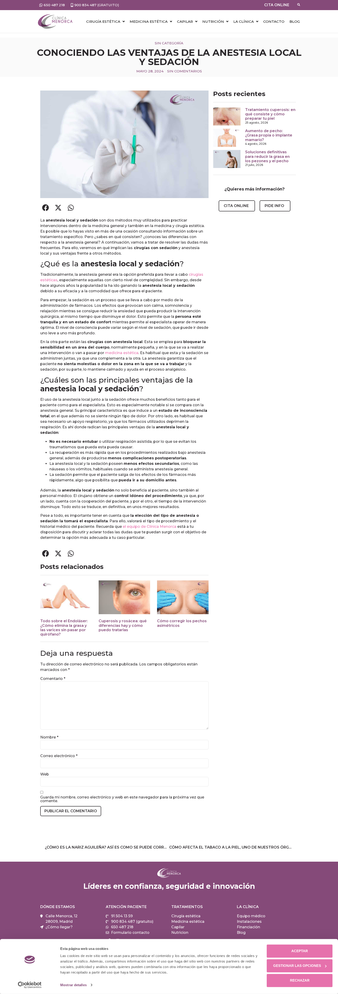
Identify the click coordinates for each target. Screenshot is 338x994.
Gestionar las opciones (297, 966)
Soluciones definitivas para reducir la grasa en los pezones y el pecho (267, 156)
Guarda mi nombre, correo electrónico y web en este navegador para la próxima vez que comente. (122, 799)
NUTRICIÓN (213, 21)
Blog (294, 21)
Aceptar (299, 951)
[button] (45, 208)
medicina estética (121, 353)
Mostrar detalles (73, 985)
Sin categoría (169, 43)
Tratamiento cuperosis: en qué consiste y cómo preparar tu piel (270, 114)
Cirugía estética (103, 21)
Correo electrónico (58, 756)
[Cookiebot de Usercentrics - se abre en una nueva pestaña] (30, 985)
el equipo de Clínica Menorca (149, 526)
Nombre (49, 737)
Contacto (273, 21)
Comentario (52, 679)
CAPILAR (185, 21)
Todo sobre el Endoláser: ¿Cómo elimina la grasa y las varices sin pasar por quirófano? (64, 627)
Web (44, 774)
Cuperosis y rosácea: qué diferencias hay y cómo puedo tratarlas (123, 625)
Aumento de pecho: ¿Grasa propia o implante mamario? (268, 135)
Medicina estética (149, 21)
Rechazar (299, 980)
